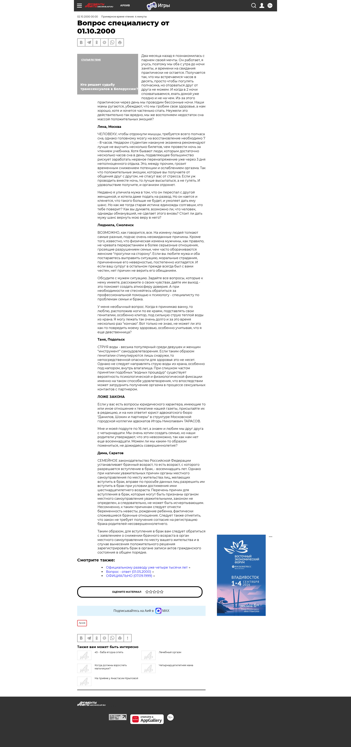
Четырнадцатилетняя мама (176, 665)
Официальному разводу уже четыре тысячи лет (147, 567)
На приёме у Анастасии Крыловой (116, 678)
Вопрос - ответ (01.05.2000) (128, 572)
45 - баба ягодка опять (109, 652)
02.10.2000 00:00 (87, 16)
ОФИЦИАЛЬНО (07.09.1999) (129, 576)
